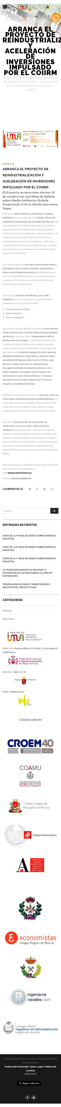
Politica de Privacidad (16, 1066)
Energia (20, 78)
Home (7, 78)
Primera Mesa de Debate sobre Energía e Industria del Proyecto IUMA (26, 586)
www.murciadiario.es (21, 478)
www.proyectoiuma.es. (19, 473)
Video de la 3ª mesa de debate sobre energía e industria (29, 537)
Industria (8, 619)
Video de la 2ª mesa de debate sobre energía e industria (29, 548)
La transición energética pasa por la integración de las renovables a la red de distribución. (27, 572)
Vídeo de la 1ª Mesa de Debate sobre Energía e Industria (29, 560)
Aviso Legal (36, 1066)
